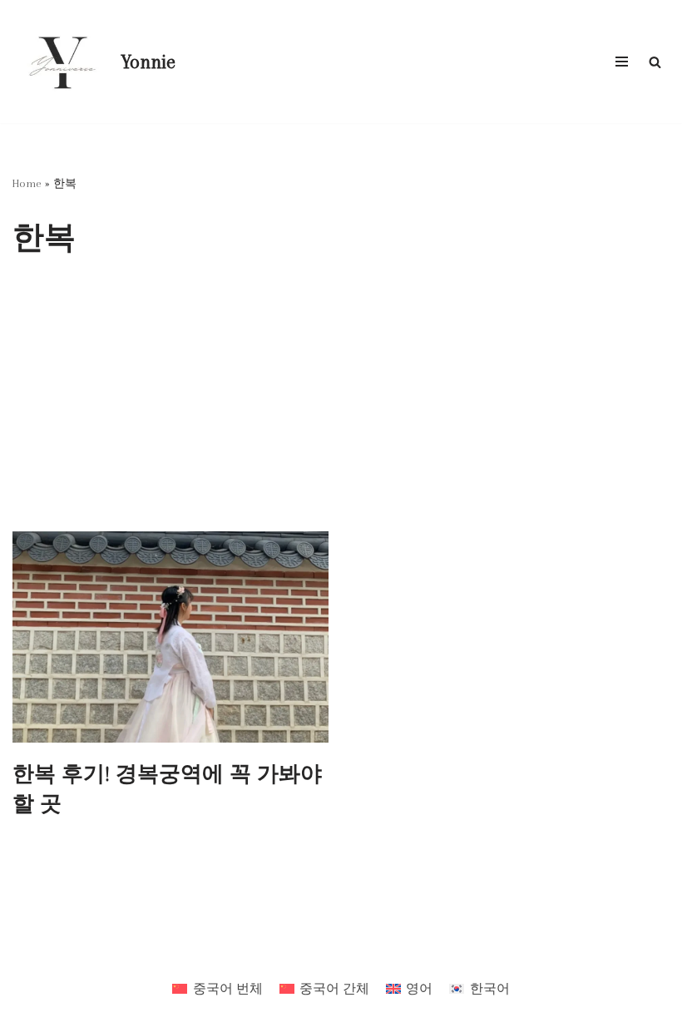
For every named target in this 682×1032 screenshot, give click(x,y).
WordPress (392, 952)
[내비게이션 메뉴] (621, 61)
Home (27, 183)
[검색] (655, 62)
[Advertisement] (341, 406)
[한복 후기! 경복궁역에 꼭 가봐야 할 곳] (170, 636)
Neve (273, 952)
